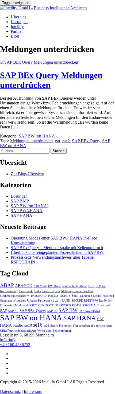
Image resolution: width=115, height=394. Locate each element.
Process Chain (25, 300)
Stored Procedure (61, 325)
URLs (3, 330)
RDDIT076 (91, 300)
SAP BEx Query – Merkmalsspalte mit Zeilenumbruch (57, 247)
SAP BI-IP (20, 201)
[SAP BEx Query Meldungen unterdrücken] (39, 62)
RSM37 (76, 305)
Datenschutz (10, 391)
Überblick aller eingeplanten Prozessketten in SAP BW (57, 252)
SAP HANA (21, 215)
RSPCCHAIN (90, 305)
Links (37, 291)
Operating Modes (90, 295)
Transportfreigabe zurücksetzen (92, 325)
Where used (44, 330)
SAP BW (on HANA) (37, 136)
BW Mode (54, 286)
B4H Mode (40, 286)
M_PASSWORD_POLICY (43, 295)
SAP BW (68, 310)
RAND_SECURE (72, 300)
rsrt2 (66, 141)
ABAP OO (23, 285)
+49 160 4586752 (15, 344)
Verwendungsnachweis (22, 330)
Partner (17, 31)
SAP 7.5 (13, 311)
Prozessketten (49, 300)
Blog (15, 36)
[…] (14, 127)
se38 (46, 325)
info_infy (8, 340)
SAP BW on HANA (31, 317)
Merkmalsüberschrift (13, 295)
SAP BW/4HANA (27, 210)
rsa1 (25, 305)
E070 (91, 286)
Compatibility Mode (74, 286)
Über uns (18, 17)
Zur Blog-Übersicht (27, 174)
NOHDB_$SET (69, 295)
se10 (28, 325)
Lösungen (19, 21)
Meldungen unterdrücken (31, 141)
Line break (26, 291)
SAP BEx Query (86, 141)
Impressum (33, 391)
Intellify (17, 26)
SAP (3, 310)
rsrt (57, 141)
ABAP (7, 285)
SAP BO (52, 311)
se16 (38, 325)
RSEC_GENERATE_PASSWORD (50, 305)
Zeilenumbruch (62, 330)
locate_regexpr (51, 291)
